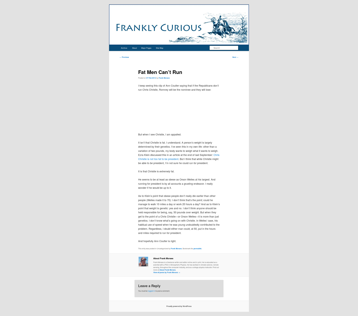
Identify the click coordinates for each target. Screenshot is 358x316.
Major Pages (146, 48)
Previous (124, 57)
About (134, 48)
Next (235, 57)
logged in (151, 291)
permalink (198, 248)
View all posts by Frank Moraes (166, 272)
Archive (124, 48)
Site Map (159, 48)
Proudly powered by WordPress (179, 306)
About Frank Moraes (167, 270)
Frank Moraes (164, 78)
